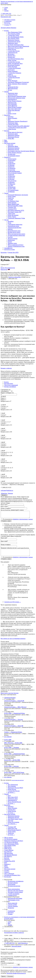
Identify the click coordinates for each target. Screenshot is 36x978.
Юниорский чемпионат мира (16, 98)
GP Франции (11, 168)
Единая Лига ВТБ (13, 252)
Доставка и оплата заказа (15, 892)
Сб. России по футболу (11, 842)
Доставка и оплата (9, 19)
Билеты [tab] (6, 382)
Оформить (4, 495)
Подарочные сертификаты (15, 881)
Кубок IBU (11, 138)
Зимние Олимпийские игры (16, 246)
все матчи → (11, 792)
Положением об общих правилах (14, 932)
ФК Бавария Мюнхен (10, 855)
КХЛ (9, 795)
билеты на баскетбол (14, 277)
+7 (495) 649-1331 (9, 943)
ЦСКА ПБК (7, 739)
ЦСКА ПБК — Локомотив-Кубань (14, 713)
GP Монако (11, 165)
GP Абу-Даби (12, 188)
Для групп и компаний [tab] (11, 385)
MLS (9, 85)
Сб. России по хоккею (10, 839)
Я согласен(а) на (17, 519)
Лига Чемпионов (13, 784)
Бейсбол (10, 229)
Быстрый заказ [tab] (8, 383)
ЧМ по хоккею (8, 837)
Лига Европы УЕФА (14, 33)
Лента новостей (12, 903)
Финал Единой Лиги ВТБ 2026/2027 (18, 126)
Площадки (11, 908)
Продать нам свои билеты (15, 890)
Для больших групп (13, 900)
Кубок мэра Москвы (14, 110)
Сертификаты (8, 248)
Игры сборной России (14, 802)
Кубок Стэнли (12, 113)
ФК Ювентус (8, 856)
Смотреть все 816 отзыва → (12, 602)
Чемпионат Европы (13, 40)
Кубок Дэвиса (12, 216)
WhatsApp (4, 493)
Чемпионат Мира (13, 146)
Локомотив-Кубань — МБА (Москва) (15, 707)
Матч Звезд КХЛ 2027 (14, 109)
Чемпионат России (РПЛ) (15, 787)
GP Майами (11, 191)
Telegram (10, 493)
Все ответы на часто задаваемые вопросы (13, 638)
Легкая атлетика (12, 238)
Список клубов (12, 904)
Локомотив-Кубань (10, 697)
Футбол (6, 30)
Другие (6, 220)
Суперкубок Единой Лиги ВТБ (17, 127)
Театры (6, 10)
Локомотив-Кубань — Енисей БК (14, 700)
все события (7, 736)
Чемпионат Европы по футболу (13, 840)
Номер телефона (5, 508)
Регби (9, 223)
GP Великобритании (14, 171)
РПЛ (5, 862)
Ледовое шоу (11, 154)
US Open (10, 199)
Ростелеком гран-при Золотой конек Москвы (21, 151)
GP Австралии (12, 159)
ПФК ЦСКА (8, 848)
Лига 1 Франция (9, 873)
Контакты (7, 23)
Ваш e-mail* (4, 506)
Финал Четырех (12, 118)
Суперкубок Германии (14, 73)
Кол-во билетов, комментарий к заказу (12, 510)
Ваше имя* (4, 504)
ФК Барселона (8, 853)
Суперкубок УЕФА (13, 35)
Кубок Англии (12, 60)
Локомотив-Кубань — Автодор (13, 719)
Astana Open (11, 213)
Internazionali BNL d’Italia (15, 205)
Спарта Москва (8, 850)
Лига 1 (10, 79)
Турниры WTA (12, 209)
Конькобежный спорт (14, 230)
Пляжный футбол (13, 87)
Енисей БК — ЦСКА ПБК (12, 760)
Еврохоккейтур (12, 99)
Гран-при (10, 144)
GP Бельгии (11, 177)
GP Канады (11, 166)
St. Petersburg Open (13, 201)
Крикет (10, 241)
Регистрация (11, 884)
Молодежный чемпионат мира (17, 96)
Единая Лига (11, 809)
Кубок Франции (12, 80)
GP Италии (11, 179)
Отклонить (10, 976)
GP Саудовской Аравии (15, 173)
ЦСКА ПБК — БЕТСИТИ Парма (14, 772)
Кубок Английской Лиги (15, 63)
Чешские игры (12, 102)
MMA (6, 141)
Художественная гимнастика (16, 235)
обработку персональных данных (23, 519)
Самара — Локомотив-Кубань (13, 732)
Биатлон (6, 130)
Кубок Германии (13, 71)
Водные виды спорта (14, 232)
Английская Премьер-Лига (16, 58)
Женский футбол (13, 88)
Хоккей (6, 91)
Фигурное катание (9, 143)
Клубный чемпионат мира (15, 44)
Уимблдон (11, 198)
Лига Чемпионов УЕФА (15, 32)
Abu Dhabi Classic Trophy (15, 819)
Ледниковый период (14, 155)
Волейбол (11, 221)
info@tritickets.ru (23, 943)
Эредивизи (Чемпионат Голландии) (18, 82)
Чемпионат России (13, 137)
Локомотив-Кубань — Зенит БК (13, 725)
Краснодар (4, 269)
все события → (12, 823)
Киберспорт (11, 240)
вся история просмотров (18, 780)
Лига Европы (12, 786)
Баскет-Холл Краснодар (8, 267)
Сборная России (12, 52)
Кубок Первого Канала (14, 101)
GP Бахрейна (11, 160)
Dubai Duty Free (12, 828)
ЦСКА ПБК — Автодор (11, 766)
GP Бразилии (11, 187)
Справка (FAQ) (12, 895)
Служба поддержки (13, 893)
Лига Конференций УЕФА (16, 37)
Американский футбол (14, 227)
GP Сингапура (12, 180)
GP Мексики (11, 184)
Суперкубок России (14, 51)
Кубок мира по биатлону (15, 132)
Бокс (5, 140)
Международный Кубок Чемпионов (18, 46)
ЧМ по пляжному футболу (15, 245)
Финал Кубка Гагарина (14, 107)
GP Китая (10, 162)
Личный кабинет (6, 27)
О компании (8, 21)
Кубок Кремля (12, 202)
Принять (3, 976)
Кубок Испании (12, 66)
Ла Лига (6, 870)
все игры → (11, 803)
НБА (9, 119)
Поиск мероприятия (14, 889)
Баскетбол (7, 115)
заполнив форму (16, 946)
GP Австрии (11, 169)
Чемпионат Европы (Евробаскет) (17, 121)
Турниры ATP (12, 207)
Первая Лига (11, 55)
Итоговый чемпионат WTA (16, 210)
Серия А (10, 74)
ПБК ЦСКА (7, 847)
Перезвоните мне (6, 16)
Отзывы (7, 24)
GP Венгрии (11, 176)
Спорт (6, 7)
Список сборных (13, 906)
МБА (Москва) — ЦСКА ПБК (13, 742)
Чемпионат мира (13, 43)
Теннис (6, 193)
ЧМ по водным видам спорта (16, 234)
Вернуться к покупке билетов (9, 693)
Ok (18, 964)
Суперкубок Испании (14, 68)
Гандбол (10, 237)
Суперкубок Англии (14, 62)
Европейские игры (13, 226)
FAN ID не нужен (9, 249)
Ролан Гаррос (12, 196)
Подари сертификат (10, 386)
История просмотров (14, 886)
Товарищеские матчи (14, 41)
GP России (11, 174)
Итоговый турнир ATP (14, 212)
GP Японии (11, 182)
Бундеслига (11, 69)
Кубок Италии (12, 76)
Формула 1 (7, 157)
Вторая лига (11, 57)
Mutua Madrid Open (13, 204)
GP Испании (11, 163)
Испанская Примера (14, 65)
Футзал (10, 90)
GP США (10, 185)
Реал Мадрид (8, 851)
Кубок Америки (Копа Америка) (17, 84)
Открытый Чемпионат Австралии (18, 195)
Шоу (5, 9)
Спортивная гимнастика (15, 224)
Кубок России (12, 129)
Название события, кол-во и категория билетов (15, 548)
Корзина (13, 27)
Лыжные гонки (12, 243)
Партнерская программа (15, 898)
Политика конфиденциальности (16, 973)
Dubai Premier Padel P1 (14, 830)
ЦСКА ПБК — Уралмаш (11, 747)
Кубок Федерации (13, 215)
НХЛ (9, 112)
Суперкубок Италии (14, 77)
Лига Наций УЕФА (13, 38)
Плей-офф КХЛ (12, 105)
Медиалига (11, 54)
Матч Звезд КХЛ (13, 797)
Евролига (10, 116)
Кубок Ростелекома (13, 822)
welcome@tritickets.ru (7, 490)
